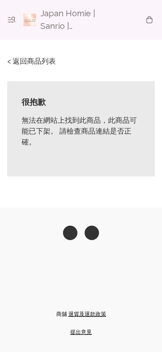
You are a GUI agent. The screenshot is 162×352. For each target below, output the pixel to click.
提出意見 (81, 332)
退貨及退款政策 (87, 314)
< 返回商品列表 (31, 61)
